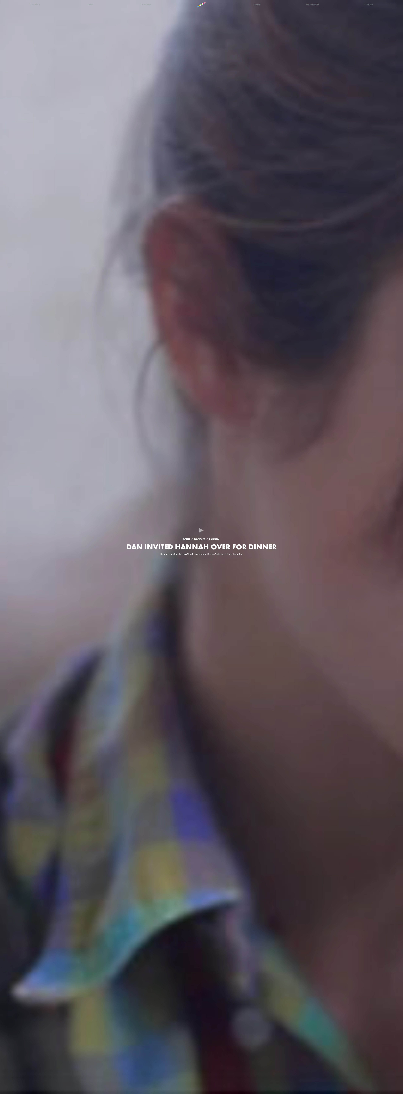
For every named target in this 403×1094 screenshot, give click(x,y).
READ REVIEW (201, 565)
